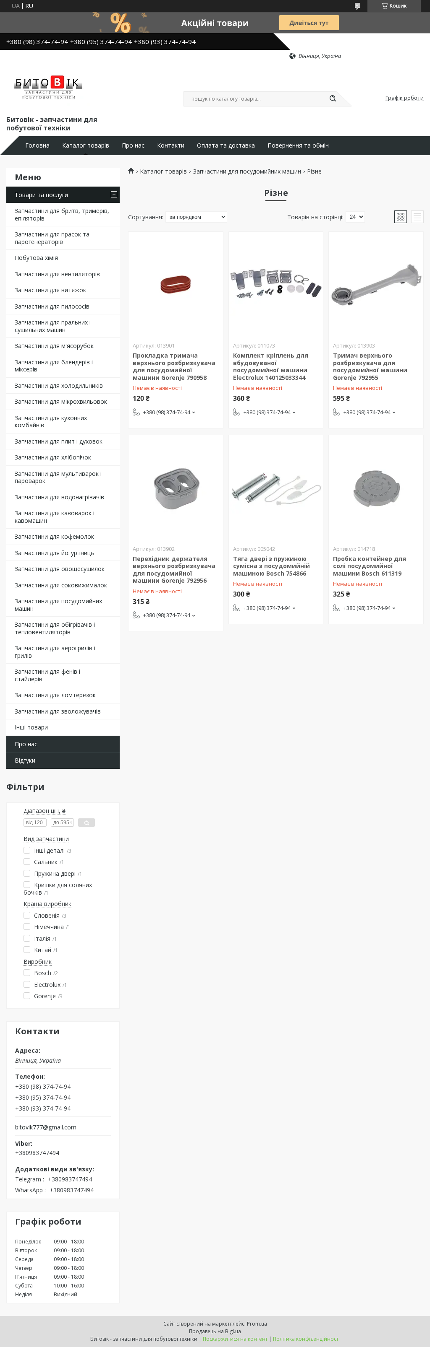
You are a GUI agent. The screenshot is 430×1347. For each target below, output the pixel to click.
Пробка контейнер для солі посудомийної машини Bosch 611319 (369, 566)
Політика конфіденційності (306, 1338)
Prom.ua (257, 1323)
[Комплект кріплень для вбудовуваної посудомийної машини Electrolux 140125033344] (276, 284)
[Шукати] (332, 98)
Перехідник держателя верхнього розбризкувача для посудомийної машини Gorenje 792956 (174, 570)
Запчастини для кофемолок (54, 536)
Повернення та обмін (298, 145)
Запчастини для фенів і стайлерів (47, 675)
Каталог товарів (85, 145)
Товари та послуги (41, 195)
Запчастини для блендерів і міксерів (54, 366)
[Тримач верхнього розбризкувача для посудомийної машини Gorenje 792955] (376, 284)
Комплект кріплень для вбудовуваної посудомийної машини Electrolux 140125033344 (270, 366)
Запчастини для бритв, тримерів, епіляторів (62, 214)
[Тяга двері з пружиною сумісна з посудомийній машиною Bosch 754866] (276, 487)
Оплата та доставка (226, 145)
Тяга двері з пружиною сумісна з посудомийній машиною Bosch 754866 (271, 566)
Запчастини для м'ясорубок (54, 346)
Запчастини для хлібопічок (53, 457)
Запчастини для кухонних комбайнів (51, 421)
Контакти (170, 145)
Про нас (133, 145)
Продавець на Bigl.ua (215, 1331)
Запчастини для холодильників (59, 385)
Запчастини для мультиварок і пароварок (58, 477)
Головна (37, 145)
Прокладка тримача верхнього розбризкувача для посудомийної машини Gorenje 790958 (174, 366)
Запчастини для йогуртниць (54, 553)
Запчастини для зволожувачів (58, 711)
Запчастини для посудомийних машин (58, 605)
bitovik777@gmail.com (45, 1127)
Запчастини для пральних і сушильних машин (53, 326)
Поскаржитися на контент (235, 1338)
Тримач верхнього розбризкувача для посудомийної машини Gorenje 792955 (370, 366)
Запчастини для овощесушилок (60, 569)
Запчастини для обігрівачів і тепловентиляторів (55, 628)
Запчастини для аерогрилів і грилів (55, 651)
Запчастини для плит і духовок (58, 441)
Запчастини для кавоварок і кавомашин (54, 516)
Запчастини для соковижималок (61, 585)
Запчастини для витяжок (50, 290)
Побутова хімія (36, 258)
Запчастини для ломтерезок (55, 695)
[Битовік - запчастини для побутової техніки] (49, 87)
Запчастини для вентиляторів (57, 274)
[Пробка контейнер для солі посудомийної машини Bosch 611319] (376, 487)
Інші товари (31, 727)
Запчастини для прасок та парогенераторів (52, 238)
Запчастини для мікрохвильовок (61, 401)
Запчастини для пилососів (52, 306)
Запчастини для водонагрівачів (59, 497)
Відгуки (25, 760)
